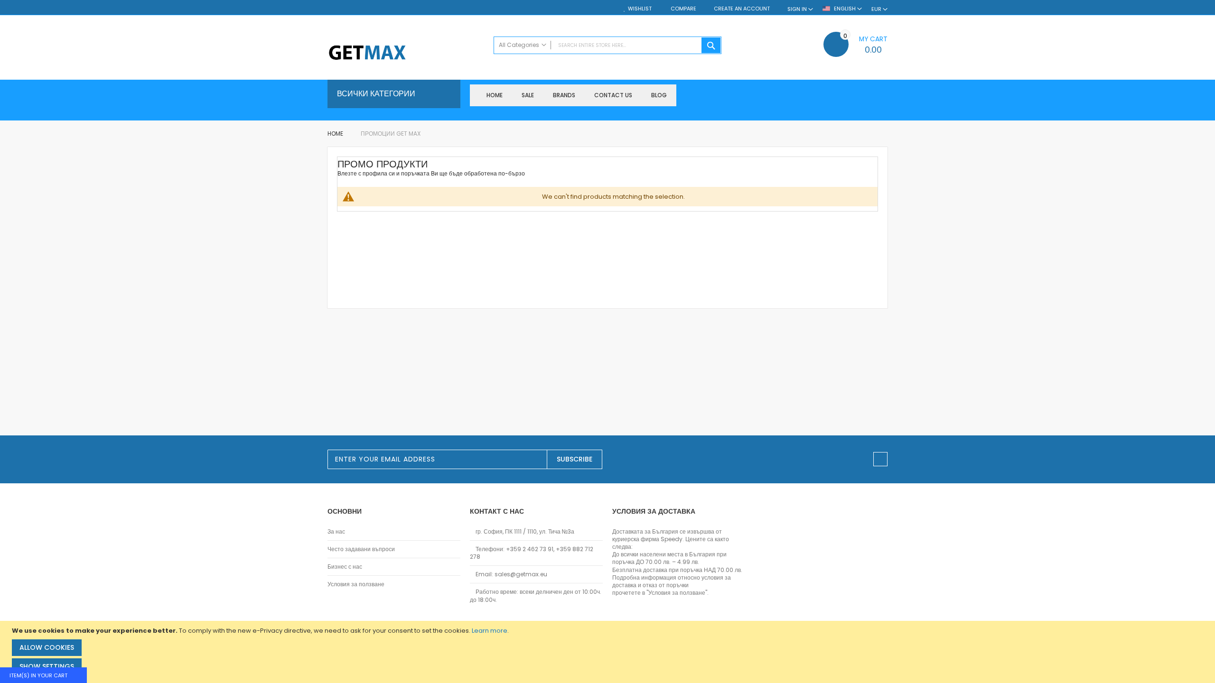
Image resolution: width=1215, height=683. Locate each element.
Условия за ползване (355, 584)
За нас (336, 531)
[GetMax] (405, 53)
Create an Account (742, 8)
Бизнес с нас (344, 567)
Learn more (489, 630)
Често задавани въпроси (361, 549)
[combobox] (607, 45)
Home (336, 133)
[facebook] (880, 459)
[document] (609, 652)
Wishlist (640, 8)
